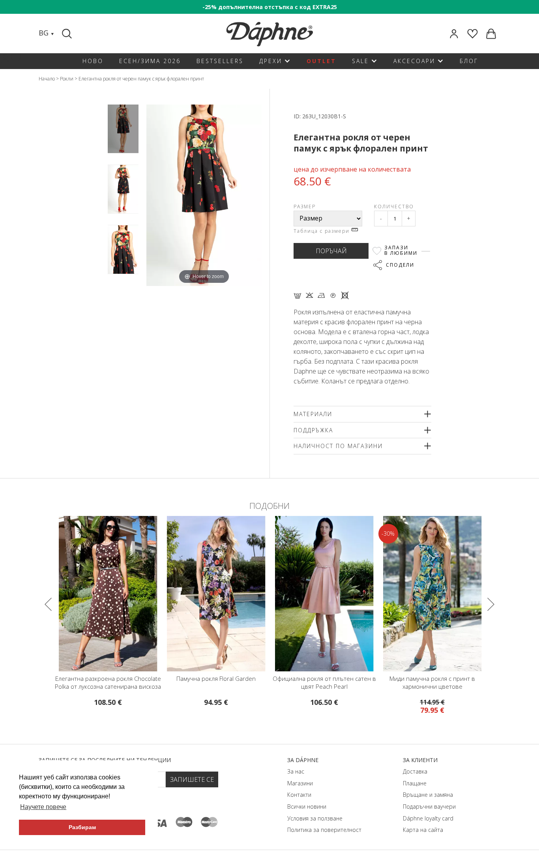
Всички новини (306, 806)
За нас (295, 771)
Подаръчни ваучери (429, 806)
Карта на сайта (423, 829)
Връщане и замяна (428, 794)
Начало (47, 78)
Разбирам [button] (82, 827)
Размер (305, 206)
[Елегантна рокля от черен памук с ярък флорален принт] (123, 129)
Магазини (300, 783)
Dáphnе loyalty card (428, 818)
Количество (394, 206)
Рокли (66, 78)
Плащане (415, 783)
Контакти (299, 794)
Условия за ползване (314, 818)
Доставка (415, 771)
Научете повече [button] (43, 807)
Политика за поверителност (324, 829)
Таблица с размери (323, 231)
